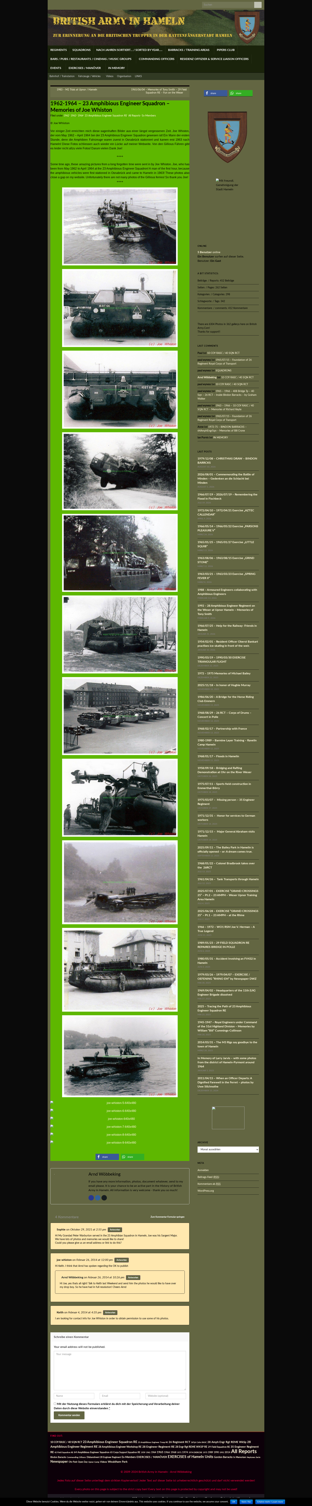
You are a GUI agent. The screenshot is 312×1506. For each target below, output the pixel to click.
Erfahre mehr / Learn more (270, 1502)
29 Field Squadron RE (219, 1447)
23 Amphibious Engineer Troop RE (153, 1442)
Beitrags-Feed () (208, 1177)
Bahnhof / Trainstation (62, 76)
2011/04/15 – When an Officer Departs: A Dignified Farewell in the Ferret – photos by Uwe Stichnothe (226, 1082)
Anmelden (203, 1170)
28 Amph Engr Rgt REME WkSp (226, 1442)
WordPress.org (206, 1191)
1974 (185, 1452)
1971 (179, 1452)
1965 (160, 1452)
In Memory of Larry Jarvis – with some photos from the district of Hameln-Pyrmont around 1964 (227, 1062)
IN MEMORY (116, 68)
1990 (216, 1452)
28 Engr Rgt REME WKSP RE (191, 1447)
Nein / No (246, 1502)
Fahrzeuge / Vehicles (89, 76)
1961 (148, 1452)
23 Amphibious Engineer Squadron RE (106, 115)
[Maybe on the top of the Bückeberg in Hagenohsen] (119, 471)
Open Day (83, 1462)
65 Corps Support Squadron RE (125, 1452)
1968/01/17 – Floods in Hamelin (218, 756)
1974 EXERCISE (195, 1452)
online (209, 252)
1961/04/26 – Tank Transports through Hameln (228, 879)
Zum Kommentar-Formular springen (168, 1217)
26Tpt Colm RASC (199, 1442)
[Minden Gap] (119, 1127)
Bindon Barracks (58, 1457)
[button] (107, 1157)
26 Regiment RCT (179, 1442)
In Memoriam (239, 1457)
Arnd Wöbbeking (72, 1277)
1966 (167, 1452)
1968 (173, 1452)
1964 (80, 115)
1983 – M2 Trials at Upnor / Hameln (77, 89)
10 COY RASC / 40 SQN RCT (223, 353)
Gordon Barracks (223, 1457)
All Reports (134, 115)
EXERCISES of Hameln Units (190, 1457)
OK (233, 1502)
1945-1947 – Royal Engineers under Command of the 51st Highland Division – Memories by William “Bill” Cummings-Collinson (227, 1026)
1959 (143, 1452)
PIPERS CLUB (226, 50)
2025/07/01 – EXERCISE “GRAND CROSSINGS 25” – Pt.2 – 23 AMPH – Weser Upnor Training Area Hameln (228, 895)
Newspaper (59, 1461)
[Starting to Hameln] (119, 716)
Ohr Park (73, 1462)
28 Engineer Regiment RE (158, 1446)
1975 (205, 1452)
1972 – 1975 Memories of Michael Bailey (224, 673)
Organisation (124, 76)
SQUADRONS (81, 50)
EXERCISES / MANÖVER (85, 68)
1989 (210, 1452)
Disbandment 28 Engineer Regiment (104, 1457)
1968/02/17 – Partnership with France (222, 728)
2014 (227, 1452)
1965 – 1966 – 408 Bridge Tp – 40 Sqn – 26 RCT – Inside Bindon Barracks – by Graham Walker (227, 395)
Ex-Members (149, 115)
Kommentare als (209, 1184)
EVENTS (56, 68)
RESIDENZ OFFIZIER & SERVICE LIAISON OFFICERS (214, 59)
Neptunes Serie (253, 1457)
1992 (222, 1452)
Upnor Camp (93, 1462)
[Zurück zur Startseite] (156, 27)
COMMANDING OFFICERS (156, 59)
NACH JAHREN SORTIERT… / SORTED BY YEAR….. (129, 50)
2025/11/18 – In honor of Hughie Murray (224, 685)
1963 (73, 115)
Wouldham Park (117, 1462)
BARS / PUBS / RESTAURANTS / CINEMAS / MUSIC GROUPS (91, 59)
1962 (66, 115)
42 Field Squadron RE (64, 1452)
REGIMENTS (58, 50)
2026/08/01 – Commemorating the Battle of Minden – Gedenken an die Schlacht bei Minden (226, 478)
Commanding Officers (76, 1457)
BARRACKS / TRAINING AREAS (189, 50)
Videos (109, 76)
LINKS (138, 76)
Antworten (115, 1230)
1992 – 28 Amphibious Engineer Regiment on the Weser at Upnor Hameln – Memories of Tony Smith (226, 610)
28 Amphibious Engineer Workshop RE (120, 1447)
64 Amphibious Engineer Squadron (91, 1452)
